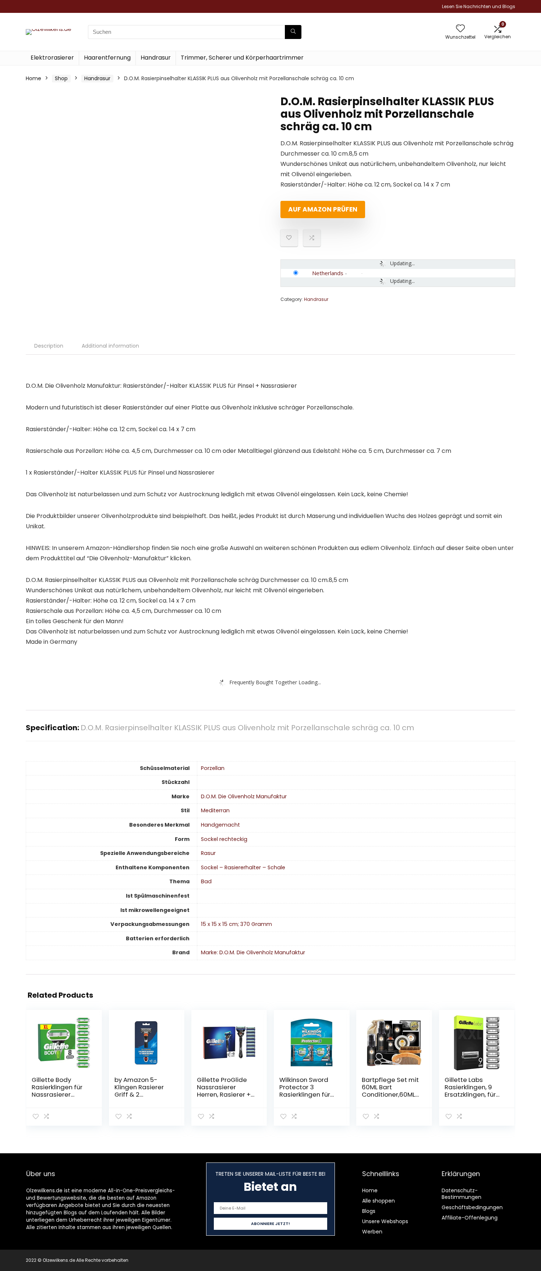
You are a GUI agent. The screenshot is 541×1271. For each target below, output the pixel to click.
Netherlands (327, 273)
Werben (372, 1231)
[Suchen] (293, 32)
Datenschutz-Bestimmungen (461, 1194)
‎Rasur (208, 853)
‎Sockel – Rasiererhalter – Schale (243, 867)
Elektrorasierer (52, 57)
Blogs (368, 1211)
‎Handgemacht (220, 824)
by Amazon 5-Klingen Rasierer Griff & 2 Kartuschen (139, 1090)
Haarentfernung (107, 57)
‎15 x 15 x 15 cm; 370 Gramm (236, 924)
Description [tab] (48, 345)
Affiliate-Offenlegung (470, 1217)
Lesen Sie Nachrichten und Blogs (478, 6)
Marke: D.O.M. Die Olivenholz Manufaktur (253, 952)
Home (33, 78)
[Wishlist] (460, 29)
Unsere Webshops (385, 1221)
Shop (61, 78)
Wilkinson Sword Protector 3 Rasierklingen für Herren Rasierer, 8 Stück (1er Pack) (306, 1094)
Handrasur (156, 57)
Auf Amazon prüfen (322, 209)
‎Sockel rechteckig (224, 839)
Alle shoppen (378, 1200)
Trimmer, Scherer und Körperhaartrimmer (242, 57)
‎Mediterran (215, 810)
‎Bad (206, 881)
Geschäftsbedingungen (472, 1207)
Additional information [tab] (110, 345)
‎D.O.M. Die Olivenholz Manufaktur (244, 796)
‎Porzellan (212, 768)
